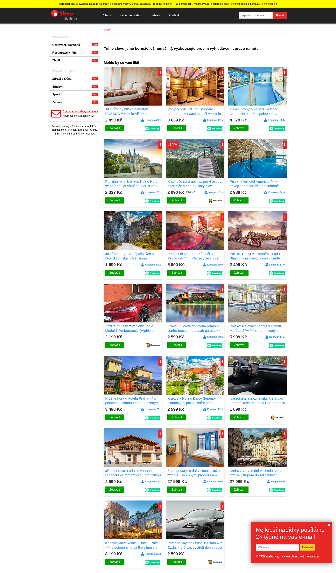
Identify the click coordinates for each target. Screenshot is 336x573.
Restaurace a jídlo (73, 52)
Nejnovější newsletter (84, 126)
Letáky (155, 15)
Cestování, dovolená (74, 44)
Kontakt (173, 15)
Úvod (107, 29)
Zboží (73, 60)
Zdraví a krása (73, 78)
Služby (73, 86)
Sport (73, 94)
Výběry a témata (78, 129)
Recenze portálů (130, 15)
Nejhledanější (59, 129)
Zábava (73, 102)
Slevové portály (61, 126)
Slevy (107, 15)
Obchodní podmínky (72, 133)
